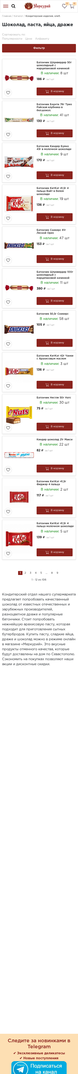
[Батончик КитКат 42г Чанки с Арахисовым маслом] (20, 372)
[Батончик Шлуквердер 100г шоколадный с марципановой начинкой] (20, 288)
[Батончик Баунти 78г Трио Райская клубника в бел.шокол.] (20, 120)
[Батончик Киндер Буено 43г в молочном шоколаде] (20, 162)
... (46, 573)
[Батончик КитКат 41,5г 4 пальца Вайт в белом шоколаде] (20, 204)
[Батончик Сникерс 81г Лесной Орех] (20, 246)
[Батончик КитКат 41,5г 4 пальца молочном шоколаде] (20, 539)
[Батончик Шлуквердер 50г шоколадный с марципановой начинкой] (20, 78)
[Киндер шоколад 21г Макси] (20, 455)
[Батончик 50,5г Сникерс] (20, 330)
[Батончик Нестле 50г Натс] (20, 414)
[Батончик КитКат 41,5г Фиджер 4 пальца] (20, 497)
